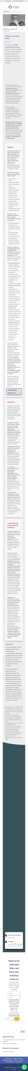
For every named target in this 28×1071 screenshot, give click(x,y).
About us (16, 1060)
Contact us (21, 1060)
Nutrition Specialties (17, 1058)
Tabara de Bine (8, 1058)
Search (22, 1031)
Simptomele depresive (12, 391)
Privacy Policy (18, 1061)
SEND (17, 1018)
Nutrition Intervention (8, 1060)
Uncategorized (6, 30)
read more (9, 787)
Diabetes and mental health (10, 29)
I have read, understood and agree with (14, 1013)
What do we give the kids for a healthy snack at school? (14, 767)
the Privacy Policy (15, 1015)
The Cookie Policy (10, 1061)
